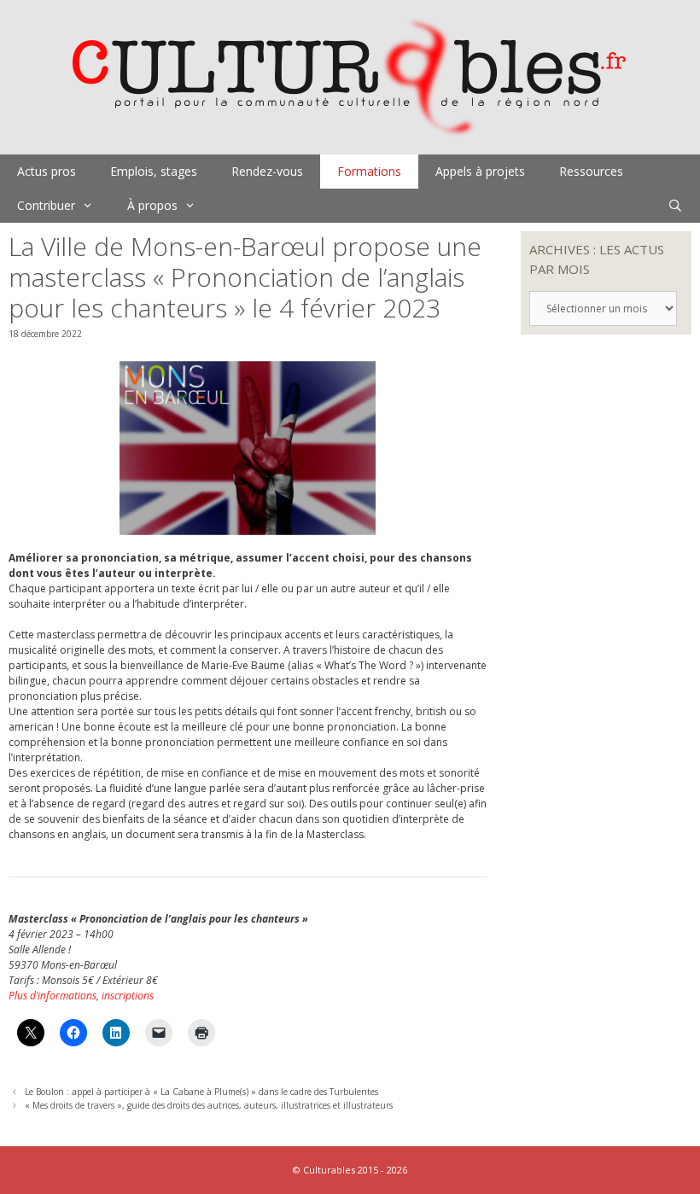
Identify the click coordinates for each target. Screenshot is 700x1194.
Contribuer (46, 205)
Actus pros (46, 171)
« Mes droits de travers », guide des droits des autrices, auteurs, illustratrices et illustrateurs (209, 1105)
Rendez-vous (267, 171)
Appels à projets (480, 171)
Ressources (591, 171)
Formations (369, 171)
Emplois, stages (153, 171)
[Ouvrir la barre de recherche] (675, 206)
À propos (152, 205)
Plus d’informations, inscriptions (81, 995)
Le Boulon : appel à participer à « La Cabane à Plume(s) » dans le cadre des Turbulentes (201, 1092)
